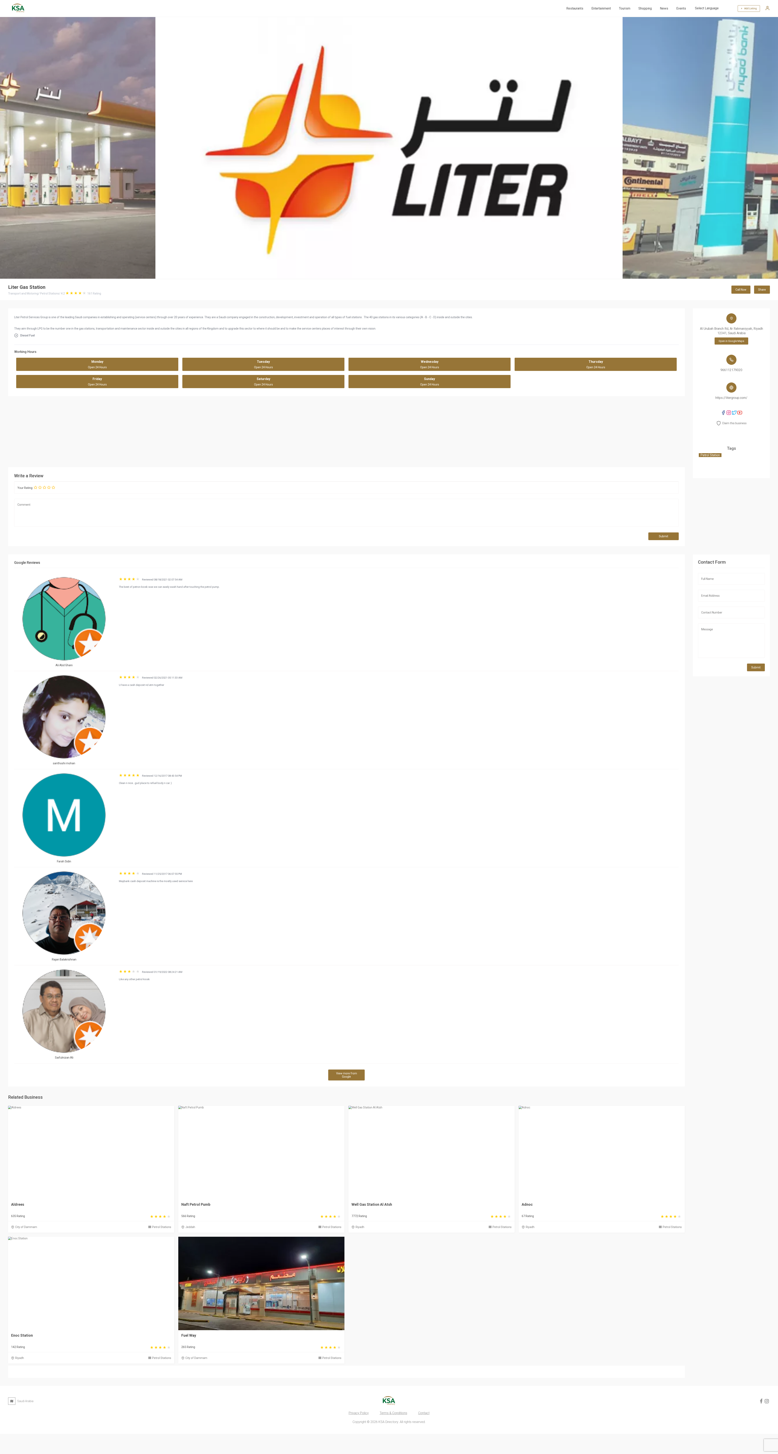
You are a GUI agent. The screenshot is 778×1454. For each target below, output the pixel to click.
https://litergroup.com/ (731, 398)
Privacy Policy (359, 1413)
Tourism (624, 8)
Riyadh (360, 1227)
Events (681, 8)
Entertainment (601, 8)
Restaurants (574, 8)
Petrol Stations (161, 1227)
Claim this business (734, 423)
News (664, 8)
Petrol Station (710, 455)
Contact (424, 1413)
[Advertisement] (346, 430)
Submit (663, 536)
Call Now (740, 289)
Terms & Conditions (393, 1413)
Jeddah (190, 1227)
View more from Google (346, 1075)
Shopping (645, 8)
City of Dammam (26, 1227)
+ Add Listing (749, 8)
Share (762, 289)
